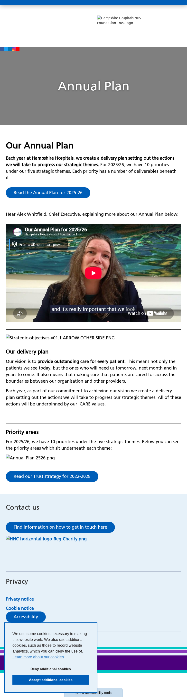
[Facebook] (2, 49)
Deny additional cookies (41, 670)
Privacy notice (20, 599)
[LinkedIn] (10, 49)
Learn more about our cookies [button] (38, 657)
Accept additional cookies (42, 681)
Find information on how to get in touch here (60, 527)
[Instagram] (14, 49)
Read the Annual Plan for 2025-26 (48, 192)
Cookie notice (20, 608)
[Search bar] (164, 2)
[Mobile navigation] (175, 2)
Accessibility (26, 617)
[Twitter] (6, 49)
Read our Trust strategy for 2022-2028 (52, 476)
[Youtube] (17, 49)
